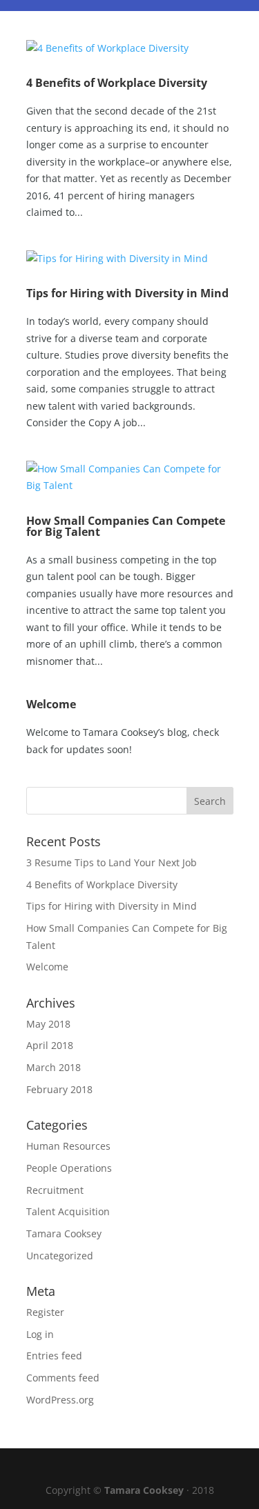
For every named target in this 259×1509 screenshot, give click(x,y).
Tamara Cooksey (64, 1233)
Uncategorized (59, 1255)
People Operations (69, 1168)
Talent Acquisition (68, 1211)
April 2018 (49, 1045)
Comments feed (62, 1377)
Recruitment (55, 1190)
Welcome (51, 704)
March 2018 (53, 1067)
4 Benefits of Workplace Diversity (116, 82)
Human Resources (68, 1145)
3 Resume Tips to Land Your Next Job (111, 862)
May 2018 (48, 1023)
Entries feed (54, 1355)
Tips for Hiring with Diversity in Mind (127, 293)
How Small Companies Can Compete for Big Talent (125, 526)
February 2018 (59, 1089)
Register (45, 1312)
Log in (40, 1334)
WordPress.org (60, 1399)
